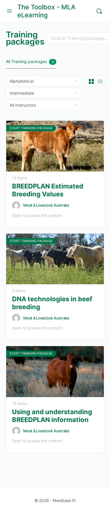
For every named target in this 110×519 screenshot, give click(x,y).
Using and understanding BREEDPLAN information (52, 415)
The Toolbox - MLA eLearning (46, 11)
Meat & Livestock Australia (46, 205)
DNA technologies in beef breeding (52, 303)
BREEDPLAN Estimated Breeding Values (47, 190)
